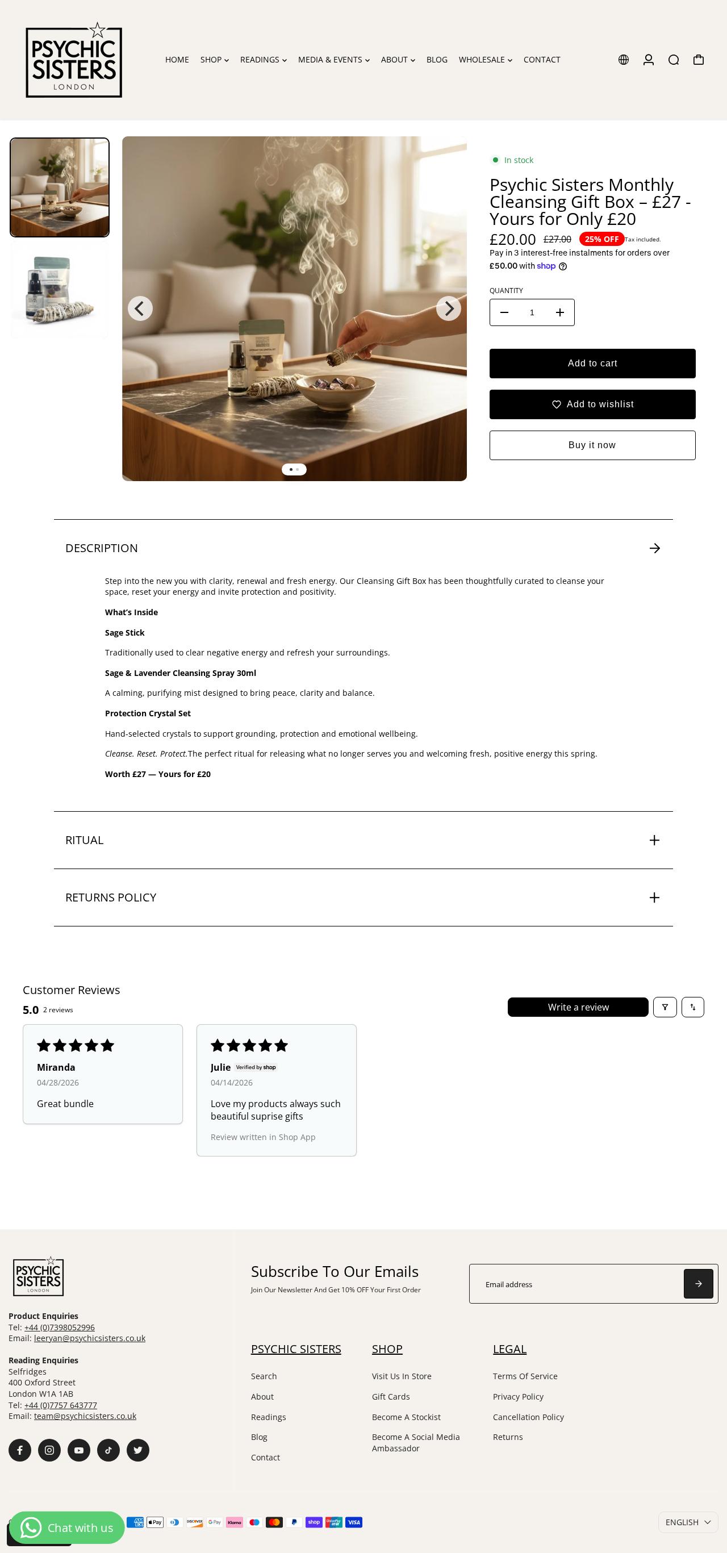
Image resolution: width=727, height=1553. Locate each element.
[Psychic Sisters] (86, 59)
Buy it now (592, 445)
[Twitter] (138, 1450)
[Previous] (140, 308)
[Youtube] (79, 1450)
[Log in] (648, 59)
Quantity (506, 290)
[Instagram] (49, 1450)
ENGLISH (682, 1522)
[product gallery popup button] (445, 165)
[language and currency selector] (623, 59)
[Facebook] (20, 1450)
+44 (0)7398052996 (59, 1327)
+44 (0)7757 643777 (60, 1405)
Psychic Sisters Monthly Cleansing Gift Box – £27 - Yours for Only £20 (590, 201)
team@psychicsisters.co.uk (85, 1415)
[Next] (448, 308)
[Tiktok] (108, 1450)
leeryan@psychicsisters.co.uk (89, 1338)
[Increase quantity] (560, 312)
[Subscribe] (698, 1284)
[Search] (673, 59)
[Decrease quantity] (504, 312)
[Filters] (665, 1007)
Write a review (578, 1007)
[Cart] (698, 59)
